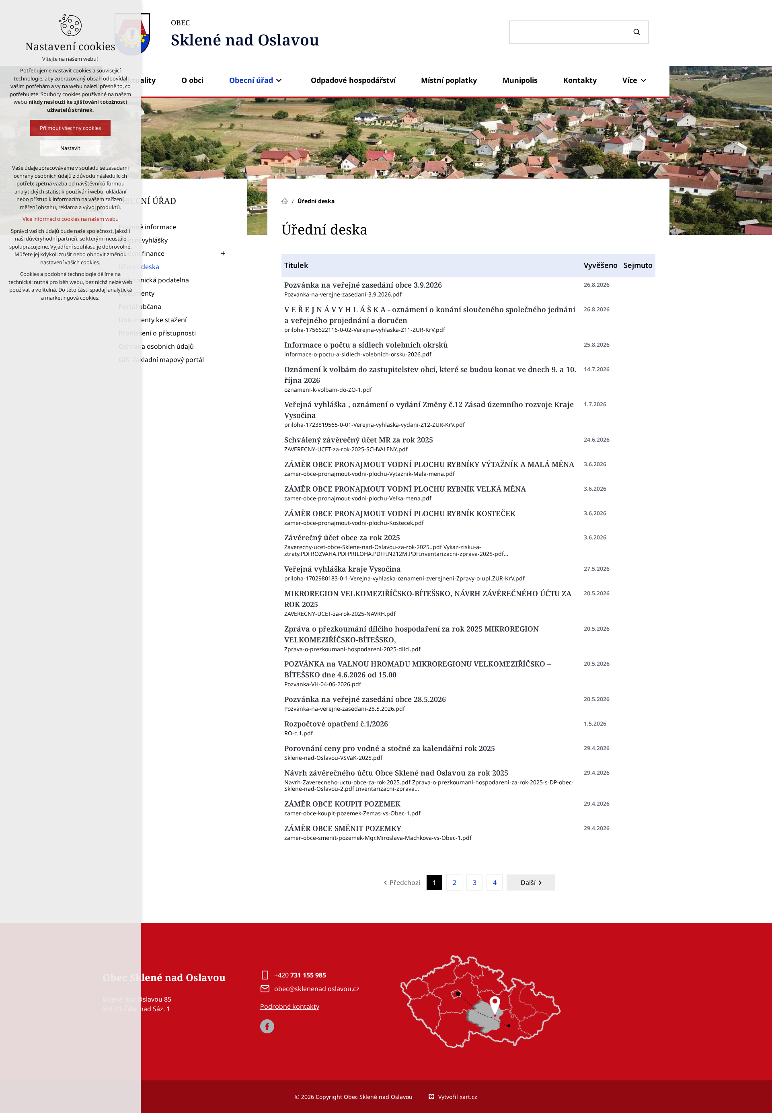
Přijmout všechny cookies (70, 128)
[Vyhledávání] (579, 32)
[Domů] (286, 200)
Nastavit (70, 148)
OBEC (245, 34)
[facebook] (267, 1026)
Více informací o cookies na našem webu (71, 218)
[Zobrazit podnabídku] (279, 80)
